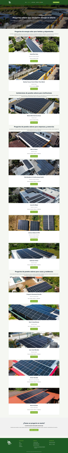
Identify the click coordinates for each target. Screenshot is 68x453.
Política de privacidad (52, 442)
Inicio (26, 2)
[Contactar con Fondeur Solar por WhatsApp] (54, 444)
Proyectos (29, 2)
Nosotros (37, 2)
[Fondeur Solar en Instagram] (50, 444)
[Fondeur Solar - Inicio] (9, 442)
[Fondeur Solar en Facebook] (52, 444)
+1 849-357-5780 (35, 442)
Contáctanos (33, 2)
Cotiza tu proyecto (56, 2)
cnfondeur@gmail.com (36, 443)
